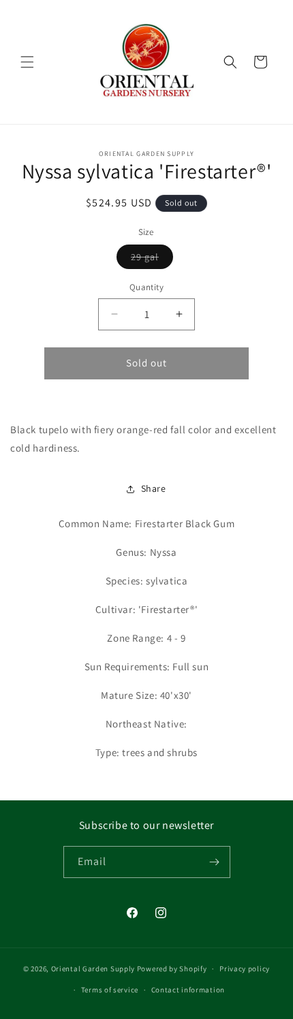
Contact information (188, 989)
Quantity (146, 287)
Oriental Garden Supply (93, 968)
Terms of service (109, 989)
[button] (27, 62)
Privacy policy (244, 968)
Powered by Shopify (172, 968)
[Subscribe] (215, 862)
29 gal (152, 259)
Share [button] (153, 488)
